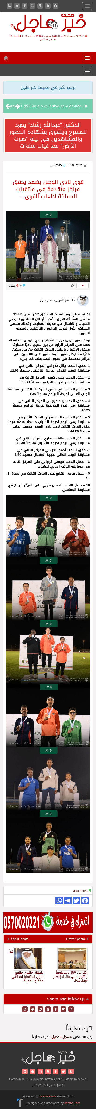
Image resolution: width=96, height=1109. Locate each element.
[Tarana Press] (20, 1103)
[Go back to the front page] (48, 24)
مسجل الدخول (62, 1037)
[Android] (48, 6)
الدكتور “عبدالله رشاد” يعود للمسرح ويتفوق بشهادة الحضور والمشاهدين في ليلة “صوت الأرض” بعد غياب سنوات (48, 135)
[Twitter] (17, 6)
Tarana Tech (72, 1103)
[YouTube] (33, 6)
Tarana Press (47, 1096)
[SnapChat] (55, 6)
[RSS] (10, 6)
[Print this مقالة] (72, 285)
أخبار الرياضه (80, 890)
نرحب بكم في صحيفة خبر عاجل (48, 87)
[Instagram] (41, 6)
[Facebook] (25, 6)
